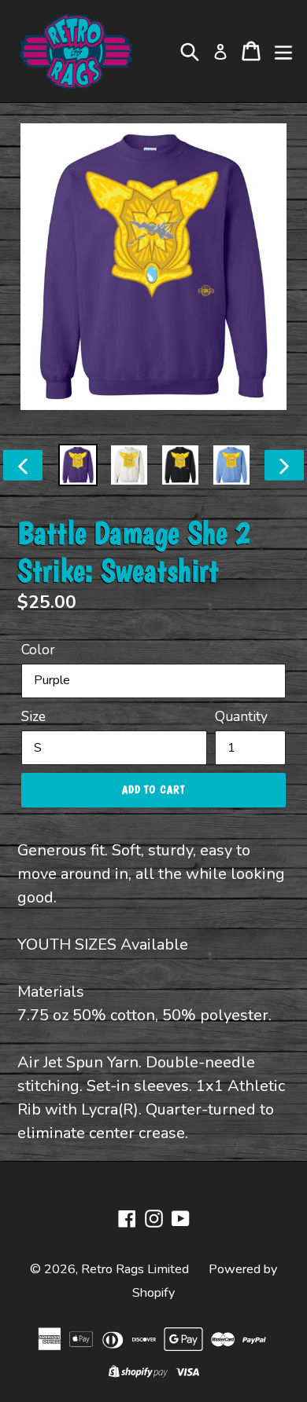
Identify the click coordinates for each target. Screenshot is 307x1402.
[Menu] (283, 51)
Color (38, 649)
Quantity (241, 716)
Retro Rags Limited (135, 1269)
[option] (78, 465)
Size (33, 716)
